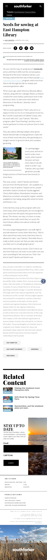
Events (26, 487)
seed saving (11, 355)
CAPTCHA (8, 455)
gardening (34, 349)
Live (25, 484)
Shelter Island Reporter (15, 505)
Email (5, 443)
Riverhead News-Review (15, 503)
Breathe (8, 487)
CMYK (40, 518)
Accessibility (37, 511)
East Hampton (12, 342)
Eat (25, 482)
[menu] (6, 6)
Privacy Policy (26, 511)
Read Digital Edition (13, 482)
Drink (7, 484)
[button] (43, 281)
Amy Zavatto (9, 40)
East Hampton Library (14, 349)
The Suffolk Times (12, 500)
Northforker (11, 498)
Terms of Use (14, 511)
